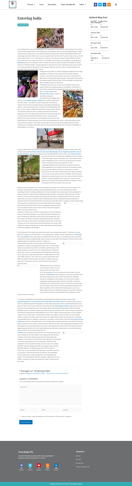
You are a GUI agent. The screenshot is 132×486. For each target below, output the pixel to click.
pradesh (26, 237)
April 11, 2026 (94, 37)
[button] (115, 4)
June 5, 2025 (94, 47)
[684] (56, 465)
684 (56, 468)
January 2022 (95, 32)
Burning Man (52, 4)
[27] (39, 465)
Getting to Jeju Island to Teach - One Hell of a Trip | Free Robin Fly (47, 373)
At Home (30, 4)
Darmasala (78, 234)
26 (30, 468)
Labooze (20, 332)
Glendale (20, 62)
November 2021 (96, 53)
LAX (81, 56)
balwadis (51, 274)
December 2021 (96, 43)
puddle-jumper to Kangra (34, 100)
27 (39, 468)
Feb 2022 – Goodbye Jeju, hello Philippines (99, 21)
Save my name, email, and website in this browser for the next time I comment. (47, 416)
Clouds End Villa (75, 154)
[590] (47, 465)
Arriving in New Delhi (46, 94)
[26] (30, 465)
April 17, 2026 (94, 27)
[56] (21, 465)
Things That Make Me (68, 4)
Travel (41, 4)
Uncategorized (23, 24)
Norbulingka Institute (61, 306)
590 (47, 468)
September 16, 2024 (94, 59)
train (62, 58)
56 (21, 468)
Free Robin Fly (25, 452)
